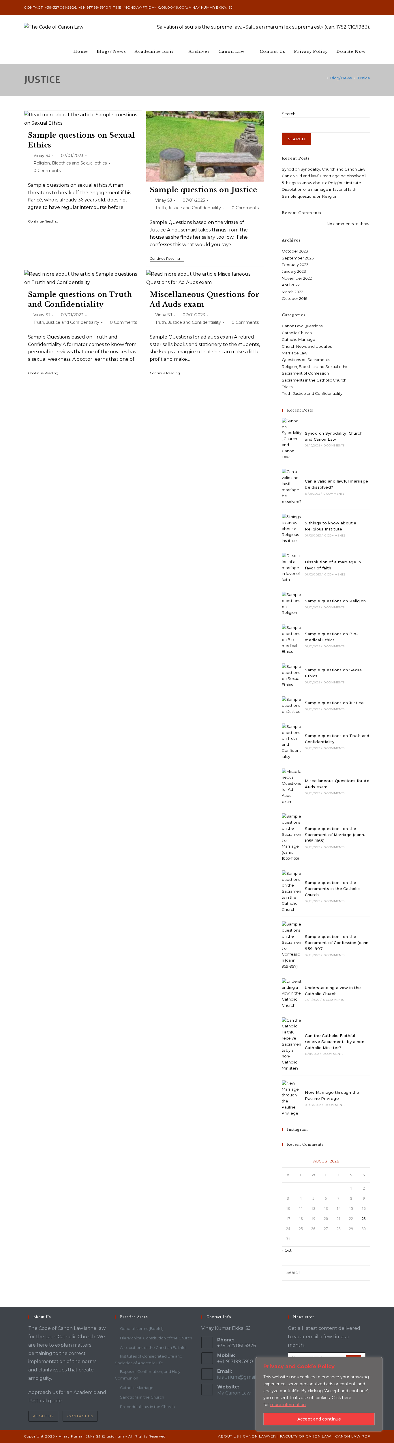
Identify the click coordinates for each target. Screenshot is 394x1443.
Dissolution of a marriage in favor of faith (319, 189)
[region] (319, 1394)
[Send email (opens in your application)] (367, 7)
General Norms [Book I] (141, 1328)
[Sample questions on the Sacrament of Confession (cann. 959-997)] (291, 945)
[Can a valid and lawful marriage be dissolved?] (291, 487)
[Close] (376, 1361)
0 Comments (47, 170)
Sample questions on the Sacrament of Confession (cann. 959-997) (337, 942)
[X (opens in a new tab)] (348, 7)
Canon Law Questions (302, 326)
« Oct (287, 1250)
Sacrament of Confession (305, 373)
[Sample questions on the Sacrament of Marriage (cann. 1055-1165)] (291, 837)
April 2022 (291, 285)
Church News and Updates (307, 346)
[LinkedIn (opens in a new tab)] (362, 7)
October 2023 (295, 251)
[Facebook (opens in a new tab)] (355, 7)
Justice (363, 78)
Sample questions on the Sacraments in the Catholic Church (332, 888)
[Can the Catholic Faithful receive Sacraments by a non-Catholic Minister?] (291, 1044)
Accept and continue (319, 1419)
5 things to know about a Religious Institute (321, 182)
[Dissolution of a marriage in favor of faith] (291, 568)
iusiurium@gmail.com (242, 1377)
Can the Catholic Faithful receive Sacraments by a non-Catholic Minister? (335, 1041)
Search (288, 113)
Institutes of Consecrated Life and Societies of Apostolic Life (148, 1359)
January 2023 (294, 271)
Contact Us (80, 1416)
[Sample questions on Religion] (291, 604)
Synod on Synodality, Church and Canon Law (323, 169)
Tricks (287, 386)
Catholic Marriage (298, 339)
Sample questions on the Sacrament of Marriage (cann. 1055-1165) (335, 834)
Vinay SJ (41, 155)
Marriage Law (294, 353)
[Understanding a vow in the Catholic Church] (291, 993)
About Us (43, 1416)
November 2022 (297, 278)
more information (288, 1404)
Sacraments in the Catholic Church (314, 380)
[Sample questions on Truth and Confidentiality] (291, 742)
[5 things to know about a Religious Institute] (291, 529)
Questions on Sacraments (306, 359)
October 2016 (294, 298)
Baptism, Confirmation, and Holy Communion (147, 1374)
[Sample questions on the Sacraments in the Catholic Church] (291, 891)
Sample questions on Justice (203, 190)
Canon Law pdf (352, 1436)
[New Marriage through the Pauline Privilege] (291, 1098)
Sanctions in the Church (142, 1397)
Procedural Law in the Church (147, 1406)
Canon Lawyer (259, 1436)
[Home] (323, 78)
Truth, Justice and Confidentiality (188, 207)
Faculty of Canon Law (305, 1436)
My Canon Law (234, 1393)
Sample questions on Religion (309, 196)
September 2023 (298, 258)
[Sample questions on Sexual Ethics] (291, 675)
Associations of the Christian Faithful (153, 1347)
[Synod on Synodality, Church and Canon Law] (291, 439)
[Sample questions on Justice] (291, 705)
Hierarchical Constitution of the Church (156, 1338)
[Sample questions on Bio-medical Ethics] (291, 640)
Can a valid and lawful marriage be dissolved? (324, 175)
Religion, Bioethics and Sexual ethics (70, 163)
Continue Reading (45, 221)
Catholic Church (297, 332)
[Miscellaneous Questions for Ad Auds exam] (291, 787)
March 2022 (292, 291)
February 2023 (295, 264)
